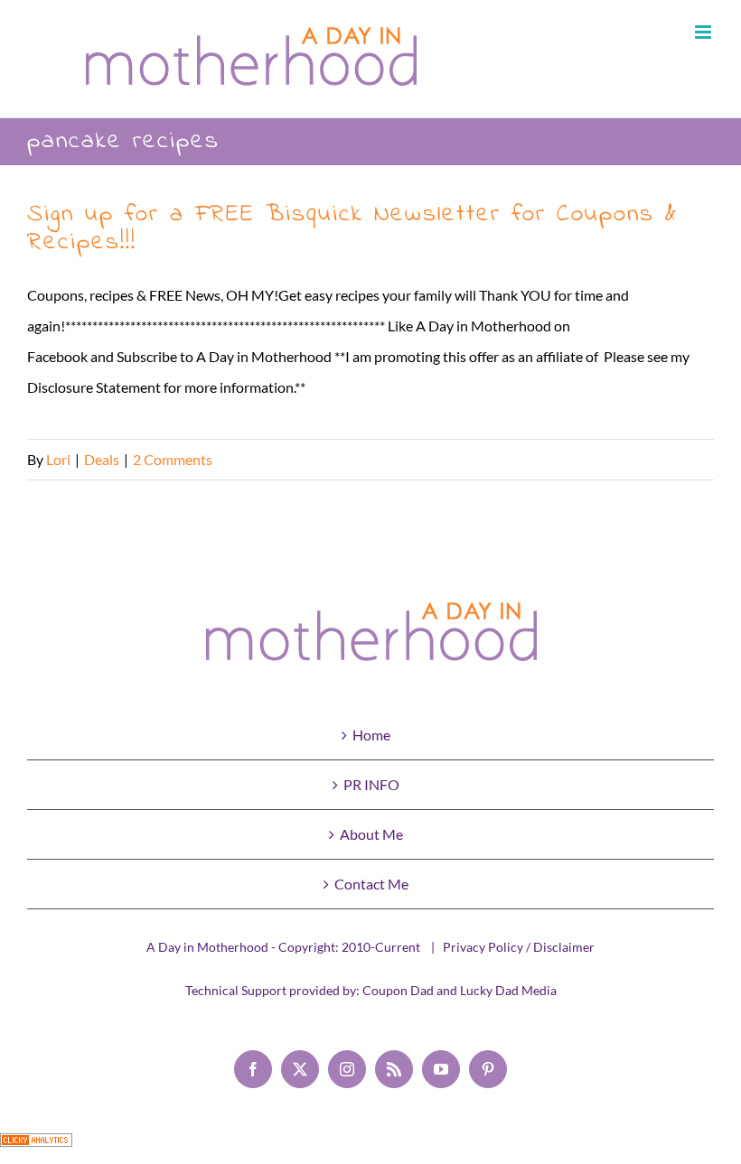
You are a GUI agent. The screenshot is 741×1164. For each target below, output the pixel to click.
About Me (371, 834)
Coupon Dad (398, 990)
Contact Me (371, 883)
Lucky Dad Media (508, 990)
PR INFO (371, 784)
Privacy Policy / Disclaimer (519, 946)
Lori (58, 459)
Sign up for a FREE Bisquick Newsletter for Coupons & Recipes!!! (352, 228)
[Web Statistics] (36, 1148)
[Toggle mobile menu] (704, 32)
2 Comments (172, 459)
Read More (679, 459)
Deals (101, 459)
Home (371, 734)
